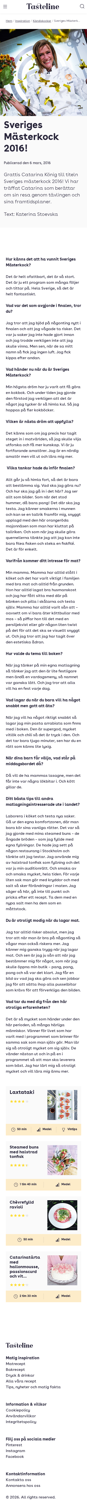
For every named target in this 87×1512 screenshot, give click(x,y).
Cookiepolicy (18, 1410)
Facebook (15, 1457)
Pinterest (14, 1445)
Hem (9, 21)
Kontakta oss (18, 1480)
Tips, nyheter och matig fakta (33, 1387)
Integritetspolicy (21, 1422)
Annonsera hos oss (23, 1486)
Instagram (15, 1451)
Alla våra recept (21, 1381)
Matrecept (15, 1364)
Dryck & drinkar (20, 1376)
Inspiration (22, 21)
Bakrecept (15, 1370)
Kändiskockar (42, 21)
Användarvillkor (21, 1416)
